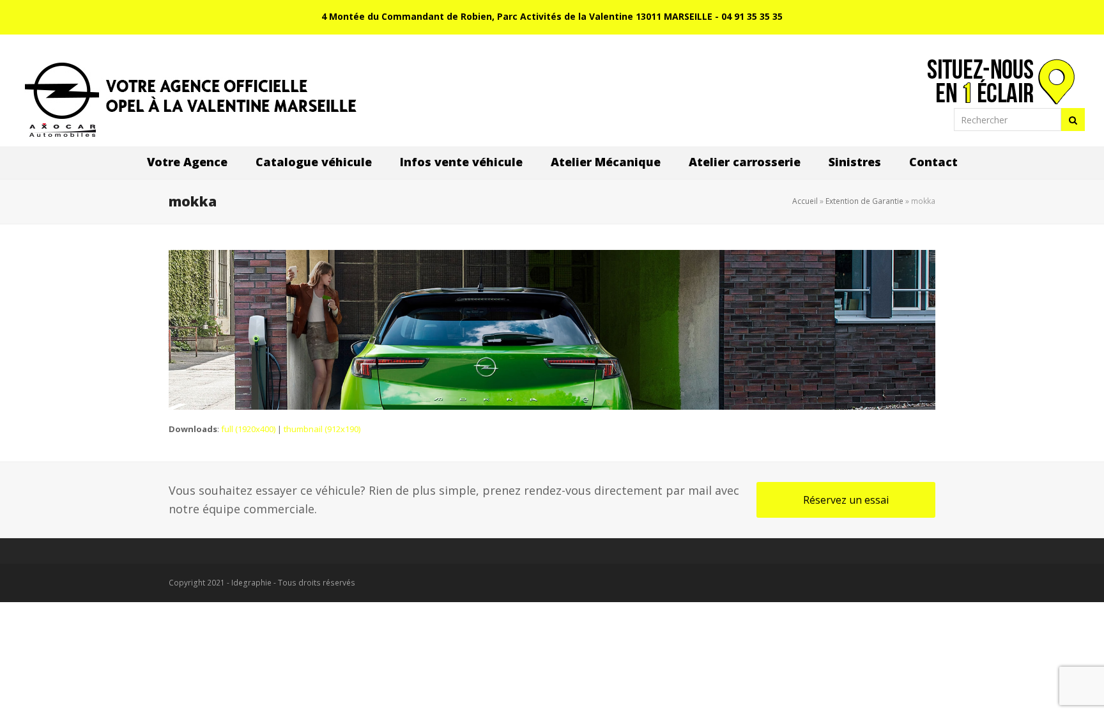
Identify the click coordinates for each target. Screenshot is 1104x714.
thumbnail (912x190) (322, 429)
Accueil (805, 201)
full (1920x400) (248, 429)
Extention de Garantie (864, 201)
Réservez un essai (846, 500)
